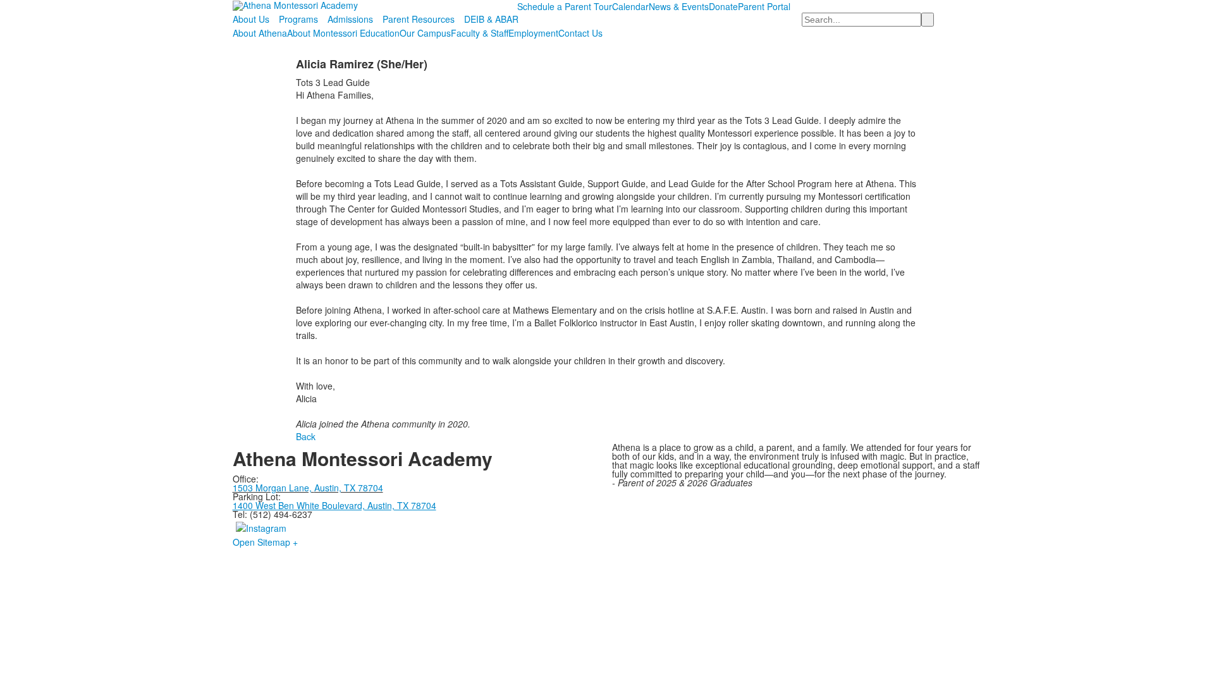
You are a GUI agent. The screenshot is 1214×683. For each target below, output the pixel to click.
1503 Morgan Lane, (273, 487)
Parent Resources (419, 19)
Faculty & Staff (479, 33)
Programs (298, 19)
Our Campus (425, 33)
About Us (251, 19)
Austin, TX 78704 (348, 487)
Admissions (350, 19)
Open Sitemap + (265, 542)
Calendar (630, 6)
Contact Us (580, 33)
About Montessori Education (343, 33)
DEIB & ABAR (491, 19)
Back (306, 436)
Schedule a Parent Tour (564, 6)
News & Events (679, 6)
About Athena (260, 33)
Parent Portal (764, 6)
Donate (723, 6)
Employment (533, 33)
